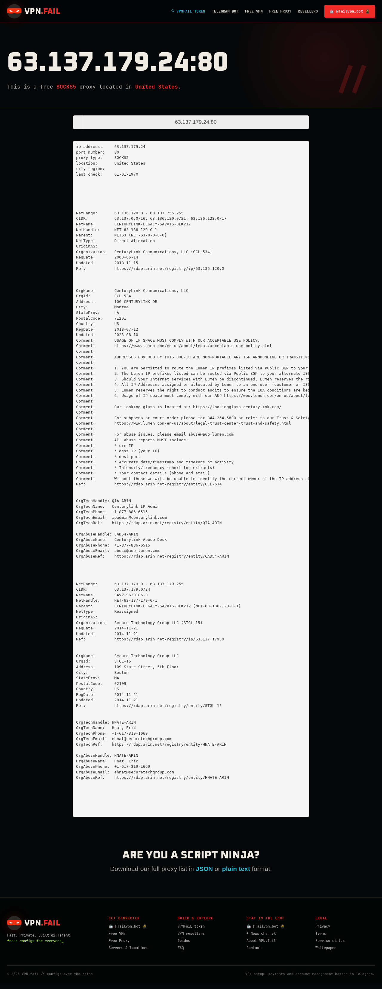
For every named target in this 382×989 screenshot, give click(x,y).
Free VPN (254, 11)
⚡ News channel (261, 933)
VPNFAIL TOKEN (188, 11)
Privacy (322, 926)
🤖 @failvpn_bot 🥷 (349, 11)
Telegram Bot (225, 11)
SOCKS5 (66, 86)
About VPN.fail (261, 940)
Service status (330, 940)
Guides (184, 940)
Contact (254, 947)
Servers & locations (128, 947)
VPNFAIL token (191, 926)
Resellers (308, 11)
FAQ (181, 947)
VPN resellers (191, 933)
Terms (320, 933)
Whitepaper (325, 947)
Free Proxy (280, 11)
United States (156, 86)
